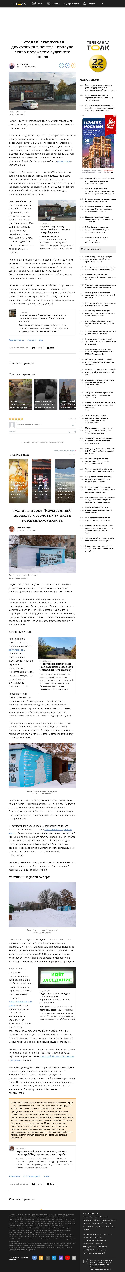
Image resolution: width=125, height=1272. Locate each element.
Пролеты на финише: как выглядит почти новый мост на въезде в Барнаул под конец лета (100, 191)
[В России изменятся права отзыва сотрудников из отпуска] (65, 481)
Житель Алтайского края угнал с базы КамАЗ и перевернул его (99, 539)
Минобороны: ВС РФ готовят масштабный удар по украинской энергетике (100, 295)
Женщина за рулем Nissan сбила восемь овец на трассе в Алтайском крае (99, 382)
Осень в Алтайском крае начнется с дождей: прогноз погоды (100, 304)
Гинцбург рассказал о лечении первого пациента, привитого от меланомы (99, 361)
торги (46, 1176)
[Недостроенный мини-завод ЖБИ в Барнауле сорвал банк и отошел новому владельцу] (57, 648)
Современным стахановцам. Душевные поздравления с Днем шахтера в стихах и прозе (100, 489)
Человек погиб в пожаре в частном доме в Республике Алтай (100, 332)
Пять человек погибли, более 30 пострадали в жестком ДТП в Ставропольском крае (99, 430)
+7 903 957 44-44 (93, 1240)
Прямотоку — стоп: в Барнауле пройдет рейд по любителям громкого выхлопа (98, 259)
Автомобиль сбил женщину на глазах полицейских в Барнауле (99, 322)
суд (41, 340)
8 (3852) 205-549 (92, 1250)
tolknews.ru (93, 1214)
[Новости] (36, 348)
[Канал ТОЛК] (50, 348)
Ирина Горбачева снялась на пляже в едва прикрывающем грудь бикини (98, 509)
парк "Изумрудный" (31, 1176)
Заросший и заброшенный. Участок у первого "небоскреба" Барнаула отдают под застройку (41, 1153)
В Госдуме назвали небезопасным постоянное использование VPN (100, 268)
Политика (91, 4)
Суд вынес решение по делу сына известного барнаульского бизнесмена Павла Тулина (55, 998)
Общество (20, 67)
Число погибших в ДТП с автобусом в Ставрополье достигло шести (100, 277)
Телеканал (55, 4)
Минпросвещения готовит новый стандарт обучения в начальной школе (100, 372)
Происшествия (73, 4)
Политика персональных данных (101, 1260)
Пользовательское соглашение (100, 1262)
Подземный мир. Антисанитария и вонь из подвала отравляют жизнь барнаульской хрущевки (42, 317)
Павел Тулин (14, 1176)
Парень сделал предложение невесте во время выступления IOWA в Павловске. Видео (99, 351)
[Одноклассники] (74, 65)
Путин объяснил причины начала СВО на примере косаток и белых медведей (100, 405)
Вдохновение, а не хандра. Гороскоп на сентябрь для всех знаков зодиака (18, 489)
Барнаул (32, 340)
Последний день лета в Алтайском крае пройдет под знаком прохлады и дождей (41, 488)
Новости (40, 4)
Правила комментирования (99, 1265)
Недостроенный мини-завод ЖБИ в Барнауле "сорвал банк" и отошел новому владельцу (57, 666)
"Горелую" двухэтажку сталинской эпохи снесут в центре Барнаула (55, 229)
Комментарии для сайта (65, 450)
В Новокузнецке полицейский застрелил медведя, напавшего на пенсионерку (100, 341)
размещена (63, 161)
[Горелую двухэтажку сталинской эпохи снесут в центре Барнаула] (57, 210)
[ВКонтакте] (67, 65)
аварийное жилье (16, 340)
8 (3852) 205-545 (92, 1247)
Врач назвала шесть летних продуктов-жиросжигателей (98, 519)
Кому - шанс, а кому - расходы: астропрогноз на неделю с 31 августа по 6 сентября (98, 479)
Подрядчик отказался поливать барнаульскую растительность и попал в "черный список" (99, 528)
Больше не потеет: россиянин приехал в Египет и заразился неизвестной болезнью (98, 209)
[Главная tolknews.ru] (21, 3)
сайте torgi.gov (16, 649)
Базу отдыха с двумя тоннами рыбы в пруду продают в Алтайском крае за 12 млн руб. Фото (100, 87)
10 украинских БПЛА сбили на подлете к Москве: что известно (99, 470)
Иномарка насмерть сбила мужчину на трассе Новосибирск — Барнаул (100, 219)
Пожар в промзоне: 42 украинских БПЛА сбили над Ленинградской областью (100, 451)
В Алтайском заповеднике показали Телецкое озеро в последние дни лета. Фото (97, 229)
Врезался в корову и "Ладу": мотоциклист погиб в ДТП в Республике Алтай (97, 461)
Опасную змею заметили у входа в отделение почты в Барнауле (100, 286)
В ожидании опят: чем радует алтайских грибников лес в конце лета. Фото (100, 548)
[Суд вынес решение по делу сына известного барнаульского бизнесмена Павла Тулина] (57, 977)
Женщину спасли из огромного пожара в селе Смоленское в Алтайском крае (99, 440)
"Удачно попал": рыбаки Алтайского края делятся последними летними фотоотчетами (96, 419)
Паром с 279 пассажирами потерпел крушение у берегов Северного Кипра (98, 239)
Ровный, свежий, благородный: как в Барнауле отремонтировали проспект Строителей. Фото (100, 108)
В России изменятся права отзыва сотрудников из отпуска (65, 491)
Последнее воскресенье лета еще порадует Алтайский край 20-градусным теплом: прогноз (100, 499)
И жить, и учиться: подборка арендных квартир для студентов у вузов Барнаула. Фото (100, 313)
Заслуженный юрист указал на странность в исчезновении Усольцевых (99, 395)
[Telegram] (61, 65)
